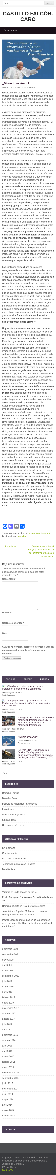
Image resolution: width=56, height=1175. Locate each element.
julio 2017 (7, 1024)
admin (32, 88)
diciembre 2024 (10, 949)
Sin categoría (9, 820)
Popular (11, 679)
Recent (28, 679)
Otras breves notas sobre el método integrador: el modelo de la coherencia (22, 687)
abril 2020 (7, 965)
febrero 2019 (8, 997)
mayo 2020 (7, 960)
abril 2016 (7, 1051)
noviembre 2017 (10, 1008)
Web (4, 633)
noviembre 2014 (10, 1088)
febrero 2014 (8, 1115)
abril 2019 (7, 992)
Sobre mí (10, 926)
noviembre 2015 (10, 1072)
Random (44, 679)
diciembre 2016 (10, 1035)
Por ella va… (10, 546)
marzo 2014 (8, 1110)
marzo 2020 (8, 970)
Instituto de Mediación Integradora (19, 804)
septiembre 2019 (10, 976)
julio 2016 (7, 1045)
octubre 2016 (9, 1040)
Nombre (7, 612)
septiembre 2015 (10, 1078)
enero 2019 (8, 1002)
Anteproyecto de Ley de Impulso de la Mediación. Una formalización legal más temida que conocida (26, 703)
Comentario (9, 579)
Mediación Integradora (13, 814)
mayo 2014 (7, 1099)
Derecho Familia (10, 793)
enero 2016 (8, 1067)
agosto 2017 (8, 1019)
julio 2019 (7, 981)
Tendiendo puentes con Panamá (18, 864)
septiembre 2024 (10, 954)
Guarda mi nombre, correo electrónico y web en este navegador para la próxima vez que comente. (28, 650)
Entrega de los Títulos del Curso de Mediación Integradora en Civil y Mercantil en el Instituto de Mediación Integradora (36, 721)
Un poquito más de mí (38, 533)
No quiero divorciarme (34, 906)
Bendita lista (8, 869)
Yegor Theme (10, 1167)
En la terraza (8, 848)
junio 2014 (7, 1094)
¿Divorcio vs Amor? (28, 737)
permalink (22, 536)
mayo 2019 (7, 986)
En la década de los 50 (14, 858)
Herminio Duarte (10, 906)
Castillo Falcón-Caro (28, 16)
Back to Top (8, 1170)
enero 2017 (8, 1029)
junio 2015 (7, 1083)
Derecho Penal (10, 798)
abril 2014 (7, 1105)
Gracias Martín (9, 853)
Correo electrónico (13, 623)
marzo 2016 (8, 1056)
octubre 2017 (9, 1013)
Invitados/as (8, 809)
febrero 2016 (8, 1062)
